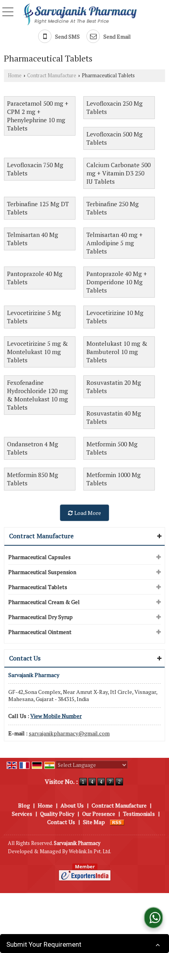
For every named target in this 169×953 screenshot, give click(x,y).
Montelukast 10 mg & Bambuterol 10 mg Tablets (116, 351)
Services (22, 813)
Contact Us (61, 822)
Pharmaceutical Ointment (40, 632)
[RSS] (117, 822)
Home (15, 75)
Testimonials (139, 813)
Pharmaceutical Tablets (37, 587)
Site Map (94, 822)
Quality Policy (57, 813)
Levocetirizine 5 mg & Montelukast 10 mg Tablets (37, 351)
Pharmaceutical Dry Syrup (40, 617)
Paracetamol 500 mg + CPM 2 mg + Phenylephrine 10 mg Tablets (37, 115)
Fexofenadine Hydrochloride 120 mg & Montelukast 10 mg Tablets (37, 395)
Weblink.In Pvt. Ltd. (90, 851)
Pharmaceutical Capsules (39, 557)
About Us (72, 805)
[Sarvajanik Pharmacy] (80, 14)
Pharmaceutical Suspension (42, 572)
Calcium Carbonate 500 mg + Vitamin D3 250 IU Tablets (118, 173)
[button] (56, 716)
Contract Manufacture (51, 75)
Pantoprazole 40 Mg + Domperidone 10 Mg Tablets (116, 282)
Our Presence (98, 813)
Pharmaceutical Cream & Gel (44, 602)
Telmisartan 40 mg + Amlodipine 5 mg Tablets (114, 243)
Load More (87, 513)
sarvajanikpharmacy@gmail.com (69, 733)
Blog (24, 805)
